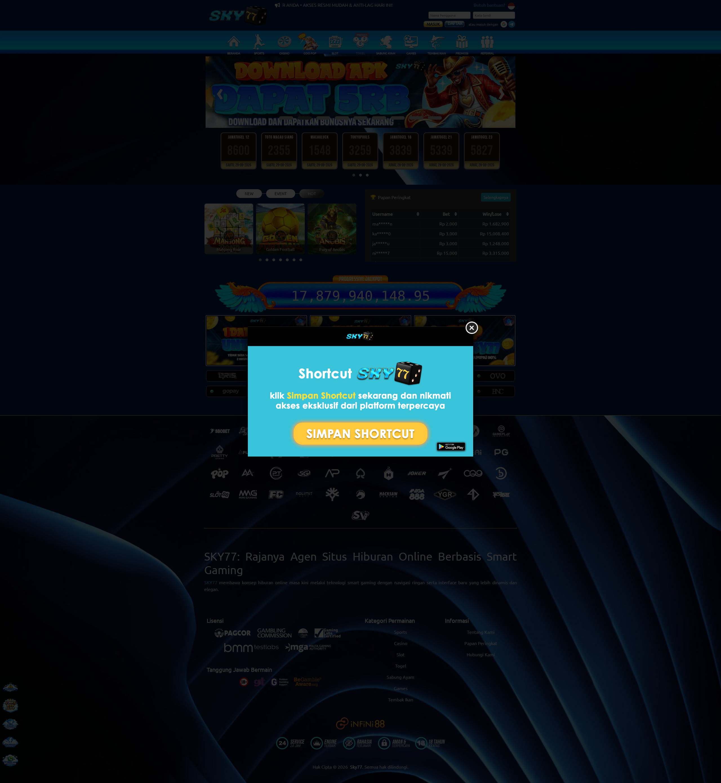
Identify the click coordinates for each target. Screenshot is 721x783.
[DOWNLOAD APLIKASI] (360, 401)
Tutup (471, 328)
